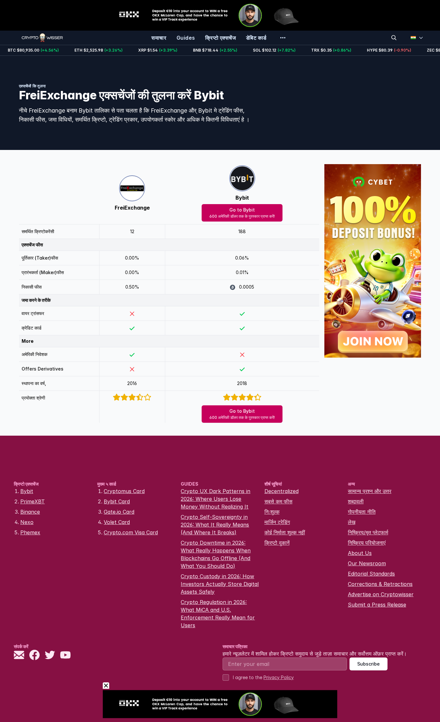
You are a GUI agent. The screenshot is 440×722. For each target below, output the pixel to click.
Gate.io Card (119, 512)
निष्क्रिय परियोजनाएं (367, 542)
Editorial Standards (371, 573)
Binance (30, 512)
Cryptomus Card (124, 491)
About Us (360, 553)
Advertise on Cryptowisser (381, 594)
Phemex (30, 532)
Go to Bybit (242, 213)
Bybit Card (117, 501)
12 (132, 231)
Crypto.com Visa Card (131, 532)
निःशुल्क (272, 512)
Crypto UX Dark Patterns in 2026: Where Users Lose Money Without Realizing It (215, 499)
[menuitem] (158, 38)
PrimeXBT (32, 501)
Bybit (242, 197)
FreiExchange (132, 207)
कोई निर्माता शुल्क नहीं (284, 532)
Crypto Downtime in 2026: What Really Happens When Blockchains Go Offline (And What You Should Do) (216, 554)
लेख (351, 522)
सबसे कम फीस (278, 501)
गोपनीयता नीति (362, 512)
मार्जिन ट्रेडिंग (277, 522)
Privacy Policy (278, 677)
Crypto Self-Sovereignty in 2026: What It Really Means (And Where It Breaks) (215, 525)
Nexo (26, 522)
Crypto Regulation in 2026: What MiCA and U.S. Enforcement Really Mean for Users (218, 613)
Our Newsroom (367, 563)
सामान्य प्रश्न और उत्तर (369, 491)
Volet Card (117, 522)
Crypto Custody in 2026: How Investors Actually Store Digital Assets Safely (220, 584)
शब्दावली (356, 501)
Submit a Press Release (377, 604)
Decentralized (281, 491)
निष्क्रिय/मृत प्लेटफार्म (368, 532)
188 (242, 231)
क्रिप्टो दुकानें (277, 542)
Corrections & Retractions (380, 584)
